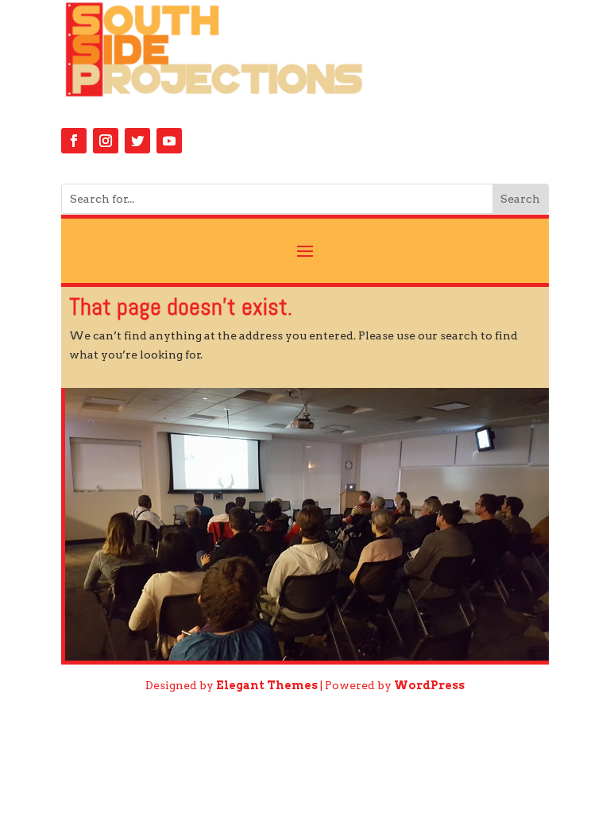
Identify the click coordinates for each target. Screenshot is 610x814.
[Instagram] (105, 140)
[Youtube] (169, 140)
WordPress (429, 685)
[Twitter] (137, 140)
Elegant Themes (267, 685)
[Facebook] (74, 140)
